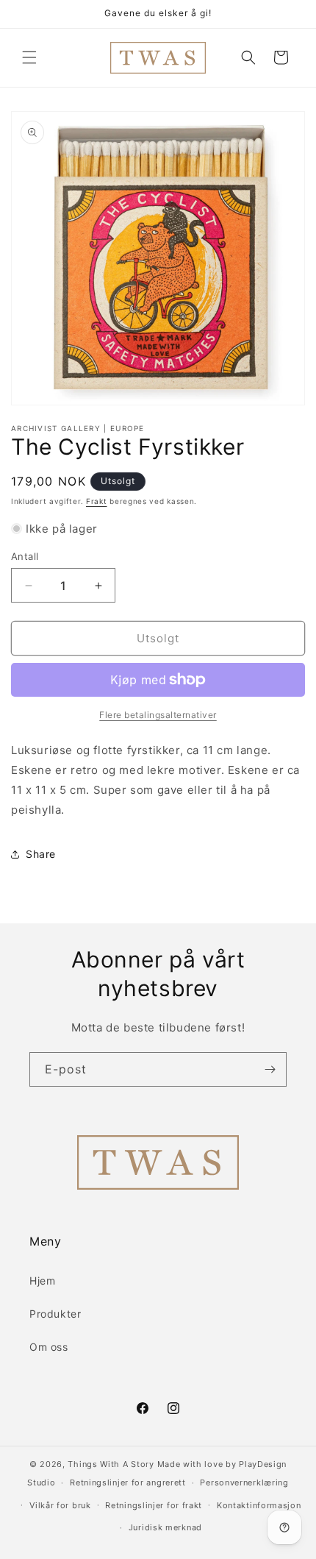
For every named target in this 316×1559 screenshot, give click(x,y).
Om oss (48, 1346)
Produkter (55, 1313)
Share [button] (41, 854)
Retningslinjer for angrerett (128, 1482)
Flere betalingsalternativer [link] (158, 714)
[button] (29, 57)
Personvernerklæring (244, 1482)
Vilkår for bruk (60, 1505)
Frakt (96, 501)
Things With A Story (111, 1464)
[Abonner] (270, 1069)
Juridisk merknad (165, 1527)
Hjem (42, 1280)
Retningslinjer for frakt (153, 1505)
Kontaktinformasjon (259, 1505)
